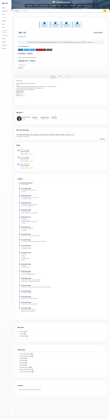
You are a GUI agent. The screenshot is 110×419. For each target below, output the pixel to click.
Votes (3, 27)
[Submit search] (104, 10)
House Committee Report (26, 353)
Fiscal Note (23, 358)
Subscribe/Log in (88, 5)
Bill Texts (4, 41)
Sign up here (91, 42)
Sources (4, 48)
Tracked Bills (53, 5)
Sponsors (4, 20)
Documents (4, 45)
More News (102, 139)
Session (79, 5)
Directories (29, 5)
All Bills (59, 5)
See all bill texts (32, 60)
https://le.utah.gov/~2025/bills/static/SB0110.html (30, 389)
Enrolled (22, 333)
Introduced (23, 331)
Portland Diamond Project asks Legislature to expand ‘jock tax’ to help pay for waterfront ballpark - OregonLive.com (45, 134)
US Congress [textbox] (16, 10)
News (3, 24)
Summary (53, 76)
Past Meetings (5, 35)
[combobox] (17, 10)
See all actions (29, 53)
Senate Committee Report (26, 356)
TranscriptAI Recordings (4, 31)
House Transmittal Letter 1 (26, 369)
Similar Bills (4, 17)
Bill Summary (5, 11)
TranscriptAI (72, 5)
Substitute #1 (22, 64)
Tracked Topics (44, 5)
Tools (36, 5)
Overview (4, 7)
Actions (3, 38)
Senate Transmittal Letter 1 (26, 371)
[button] (107, 10)
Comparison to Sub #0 (25, 367)
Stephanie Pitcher (26, 117)
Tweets (3, 14)
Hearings (65, 5)
